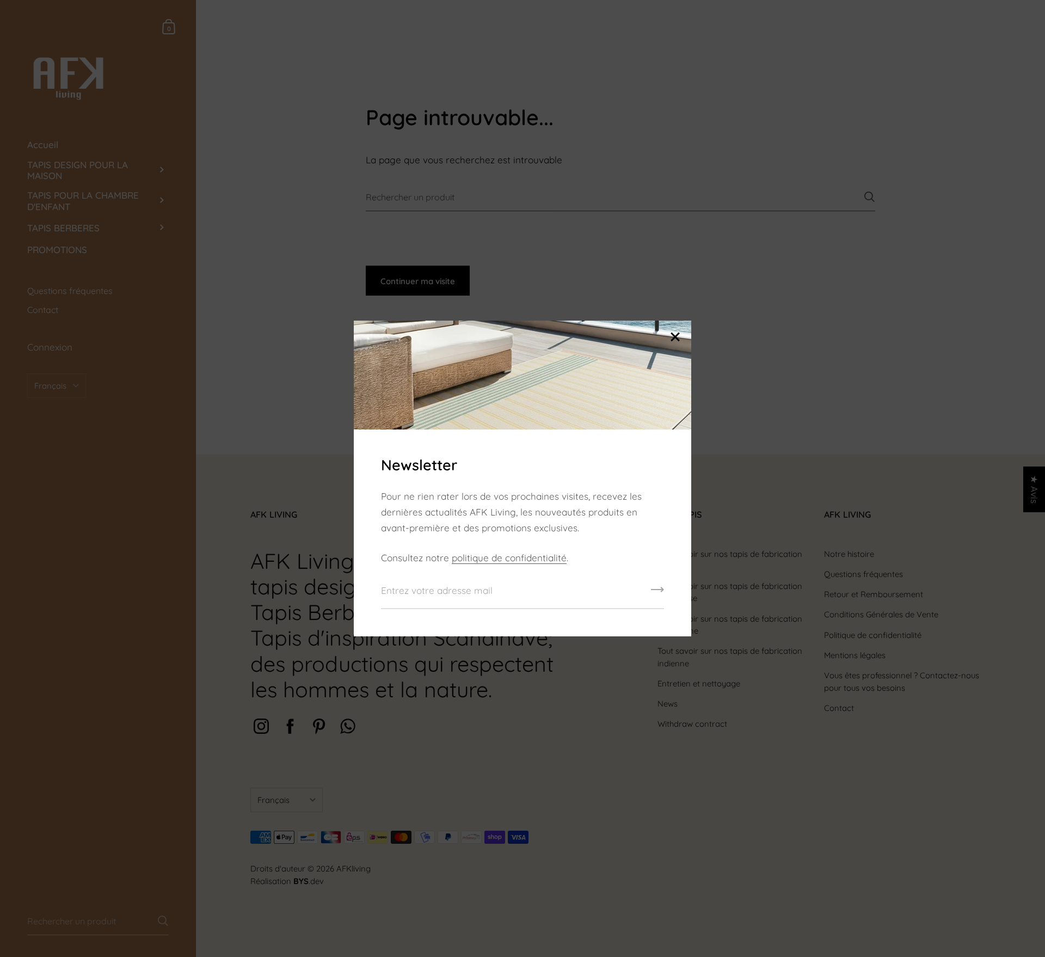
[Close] (675, 338)
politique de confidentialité (509, 557)
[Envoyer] (657, 593)
